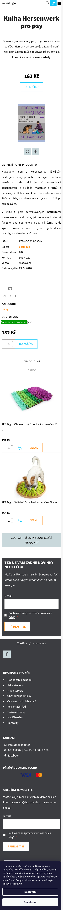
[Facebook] (35, 151)
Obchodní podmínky (19, 696)
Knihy (5, 309)
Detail (33, 448)
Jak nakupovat (16, 685)
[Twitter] (27, 151)
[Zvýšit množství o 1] (12, 342)
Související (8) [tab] (31, 361)
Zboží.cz (22, 644)
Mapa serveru (15, 691)
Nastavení (30, 892)
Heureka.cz (39, 644)
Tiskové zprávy (16, 712)
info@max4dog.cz (19, 745)
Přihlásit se (17, 627)
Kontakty (12, 723)
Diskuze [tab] (31, 370)
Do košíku (32, 87)
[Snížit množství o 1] (12, 346)
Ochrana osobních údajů (21, 701)
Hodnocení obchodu (19, 680)
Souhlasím (30, 902)
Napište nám (15, 717)
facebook (13, 756)
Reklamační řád (16, 707)
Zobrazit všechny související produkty (31, 540)
